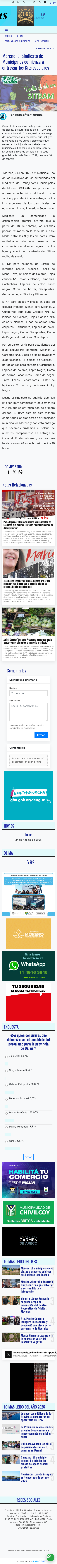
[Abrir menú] (6, 29)
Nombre (13, 688)
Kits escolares (42, 41)
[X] (24, 3)
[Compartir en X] (14, 472)
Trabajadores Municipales (17, 41)
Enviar (41, 734)
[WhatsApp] (19, 3)
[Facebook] (30, 3)
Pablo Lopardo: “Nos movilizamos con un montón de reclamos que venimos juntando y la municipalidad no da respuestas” (28, 525)
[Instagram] (35, 3)
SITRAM (20, 36)
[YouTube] (46, 3)
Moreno (8, 36)
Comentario (14, 701)
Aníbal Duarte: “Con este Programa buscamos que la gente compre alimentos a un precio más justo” (27, 641)
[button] (14, 3)
